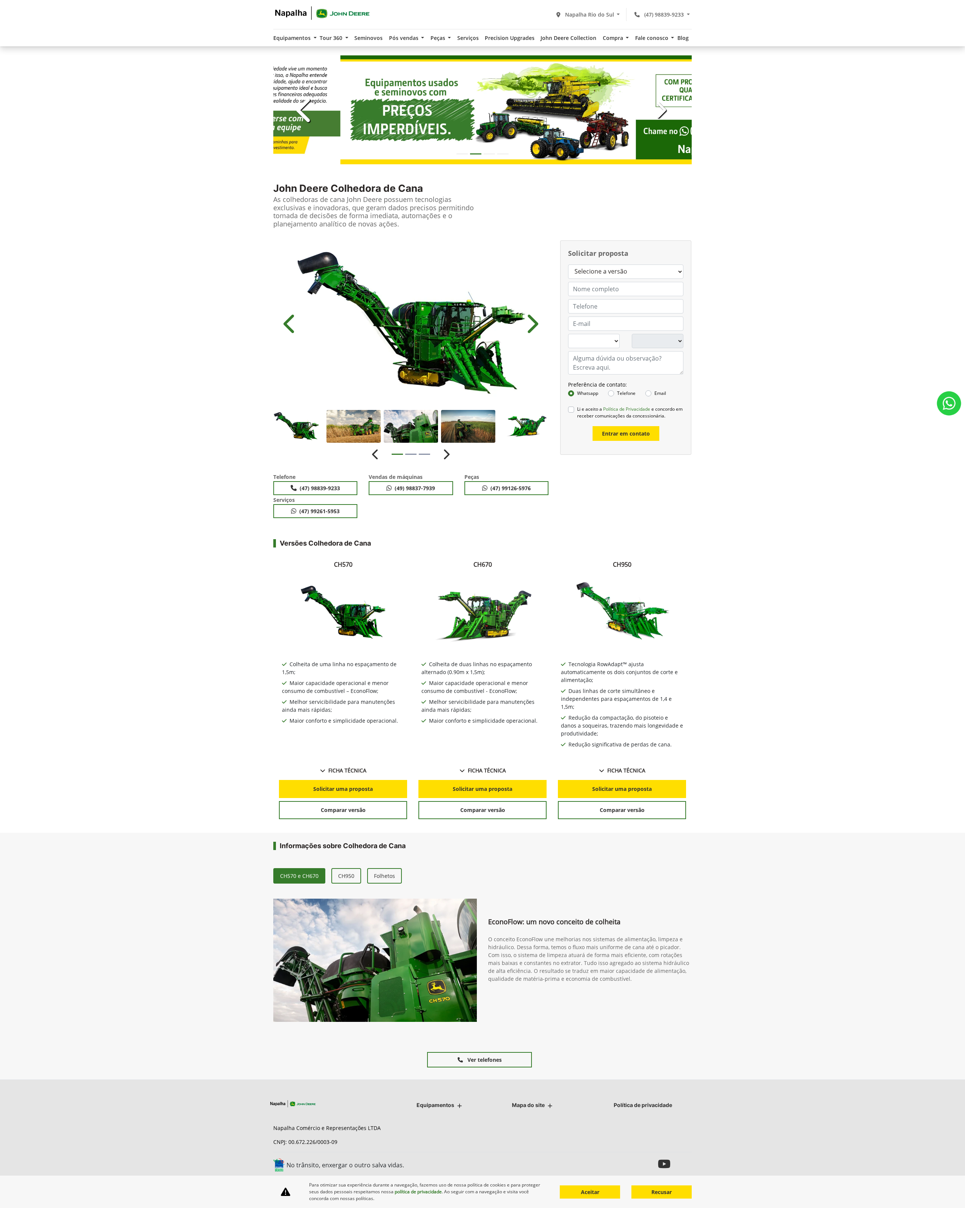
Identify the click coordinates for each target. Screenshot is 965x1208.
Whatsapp (587, 393)
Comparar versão (343, 809)
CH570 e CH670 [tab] (299, 875)
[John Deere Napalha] (322, 13)
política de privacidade (418, 1191)
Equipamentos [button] (292, 37)
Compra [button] (614, 37)
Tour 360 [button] (332, 37)
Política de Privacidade (626, 409)
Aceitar (590, 1192)
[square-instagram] (649, 1163)
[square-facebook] (683, 1163)
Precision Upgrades (510, 37)
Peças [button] (438, 37)
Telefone (626, 393)
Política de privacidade (643, 1105)
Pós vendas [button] (404, 37)
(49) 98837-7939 (415, 488)
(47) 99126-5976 (510, 488)
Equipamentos (435, 1105)
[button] (304, 109)
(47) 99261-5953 (319, 511)
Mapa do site (528, 1105)
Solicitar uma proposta (343, 788)
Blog (683, 37)
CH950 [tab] (346, 875)
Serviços (468, 37)
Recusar (661, 1192)
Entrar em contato (626, 433)
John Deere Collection (568, 37)
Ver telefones (484, 1059)
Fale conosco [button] (652, 37)
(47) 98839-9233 (664, 14)
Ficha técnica (347, 770)
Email (660, 393)
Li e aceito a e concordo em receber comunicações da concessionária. (630, 412)
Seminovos (368, 37)
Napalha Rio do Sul (590, 14)
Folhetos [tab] (384, 875)
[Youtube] (666, 1163)
